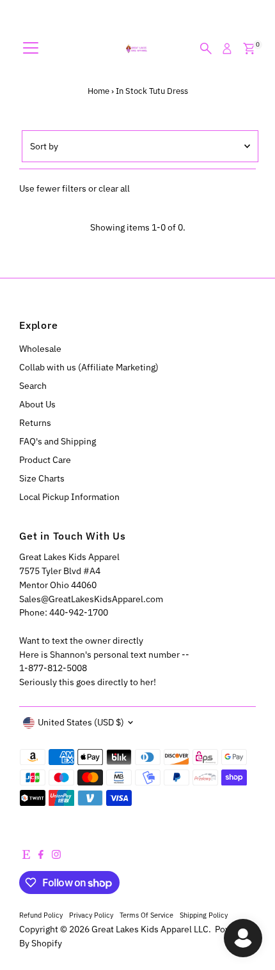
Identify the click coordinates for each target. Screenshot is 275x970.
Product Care (45, 460)
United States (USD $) (81, 722)
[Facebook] (41, 855)
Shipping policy (204, 915)
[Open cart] (249, 48)
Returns (35, 422)
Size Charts (42, 478)
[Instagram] (56, 855)
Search (33, 385)
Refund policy (41, 915)
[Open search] (206, 48)
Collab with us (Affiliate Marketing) (89, 367)
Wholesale (40, 348)
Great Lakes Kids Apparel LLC (149, 929)
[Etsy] (26, 855)
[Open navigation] (30, 48)
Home (98, 91)
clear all (114, 188)
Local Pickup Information (69, 497)
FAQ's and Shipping (57, 441)
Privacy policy (91, 915)
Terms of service (146, 915)
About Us (37, 404)
